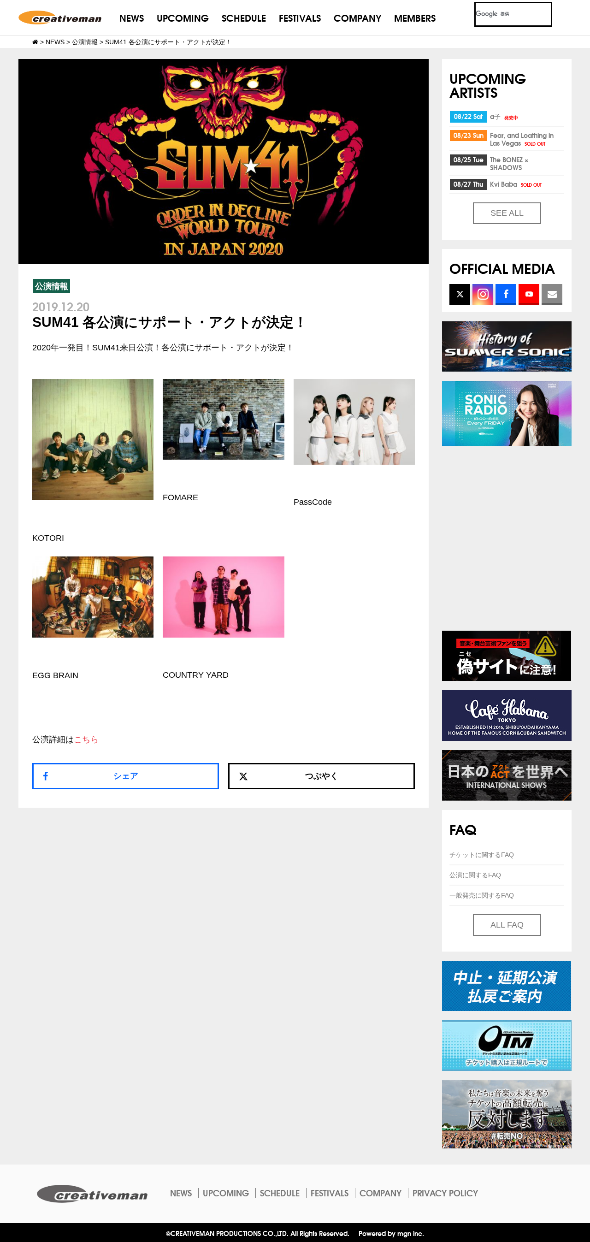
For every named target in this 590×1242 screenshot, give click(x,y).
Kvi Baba (516, 184)
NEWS (131, 17)
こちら (86, 739)
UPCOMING (183, 17)
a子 (504, 116)
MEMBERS (415, 17)
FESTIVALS (300, 17)
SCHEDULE (244, 17)
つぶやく (321, 776)
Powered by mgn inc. (391, 1233)
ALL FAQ (507, 924)
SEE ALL (507, 213)
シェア (125, 776)
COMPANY (357, 17)
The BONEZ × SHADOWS (509, 163)
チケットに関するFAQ (481, 854)
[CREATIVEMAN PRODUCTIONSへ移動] (35, 42)
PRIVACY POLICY (445, 1192)
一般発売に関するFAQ (481, 895)
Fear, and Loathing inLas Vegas (522, 139)
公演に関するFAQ (475, 875)
